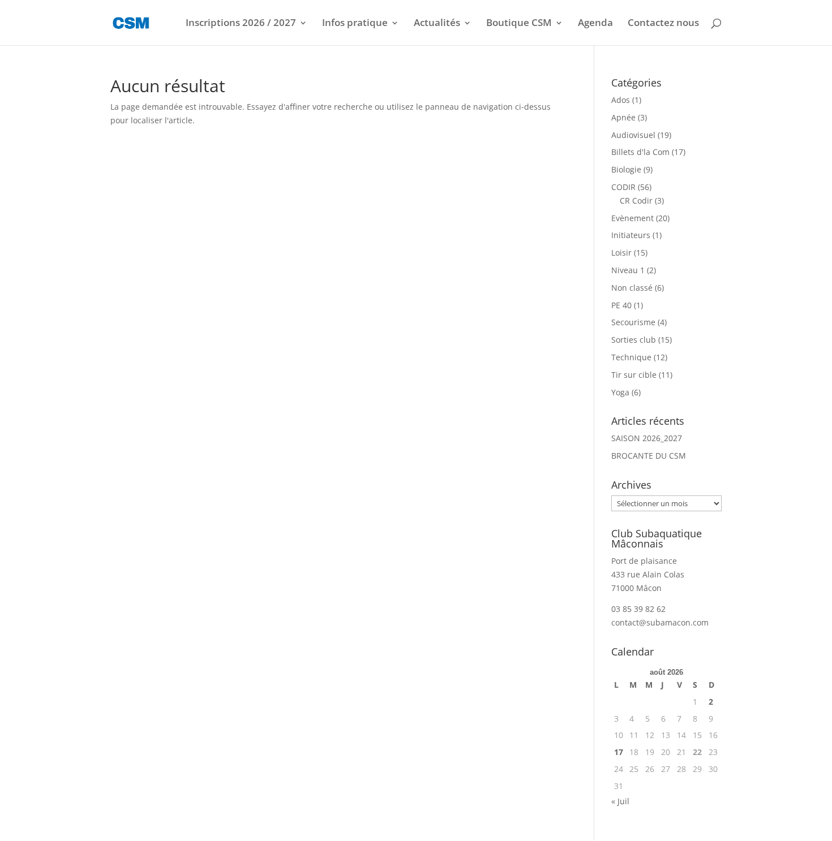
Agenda (595, 24)
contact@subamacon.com (660, 622)
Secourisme (633, 322)
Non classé (632, 287)
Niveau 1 (628, 270)
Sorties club (633, 339)
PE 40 (621, 305)
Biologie (626, 169)
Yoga (620, 392)
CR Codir (636, 200)
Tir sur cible (634, 374)
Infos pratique (355, 24)
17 (618, 752)
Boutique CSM (519, 24)
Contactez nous (663, 24)
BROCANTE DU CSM (648, 455)
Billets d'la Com (640, 151)
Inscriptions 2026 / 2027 (241, 24)
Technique (631, 357)
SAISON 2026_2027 (646, 438)
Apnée (623, 117)
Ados (620, 99)
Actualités (437, 24)
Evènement (632, 218)
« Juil (620, 801)
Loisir (621, 252)
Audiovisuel (633, 135)
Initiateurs (630, 235)
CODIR (623, 187)
